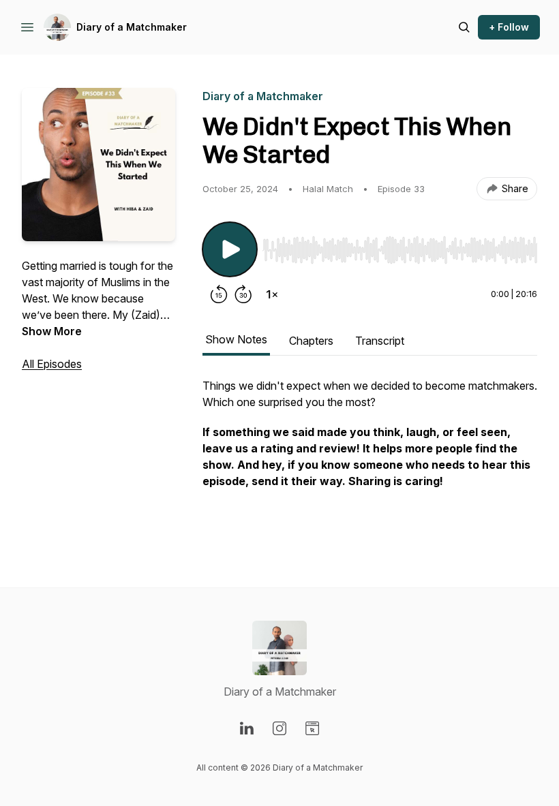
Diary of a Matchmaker (131, 27)
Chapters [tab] (311, 340)
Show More (52, 331)
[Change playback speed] (272, 294)
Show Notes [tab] (236, 339)
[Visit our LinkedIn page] (247, 728)
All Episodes (52, 364)
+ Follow (509, 27)
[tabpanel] (369, 455)
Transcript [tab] (379, 340)
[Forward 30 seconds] (243, 294)
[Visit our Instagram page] (279, 728)
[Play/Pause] (229, 249)
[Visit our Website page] (312, 728)
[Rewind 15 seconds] (218, 294)
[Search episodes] (464, 27)
